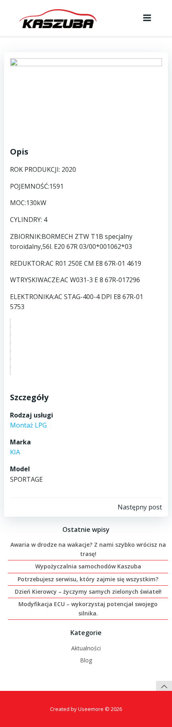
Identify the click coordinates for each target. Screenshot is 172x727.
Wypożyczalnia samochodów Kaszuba (88, 566)
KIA (15, 452)
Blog (86, 660)
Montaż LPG (28, 425)
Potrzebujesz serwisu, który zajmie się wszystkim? (88, 579)
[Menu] (147, 18)
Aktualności (86, 648)
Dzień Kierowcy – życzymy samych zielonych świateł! (88, 591)
